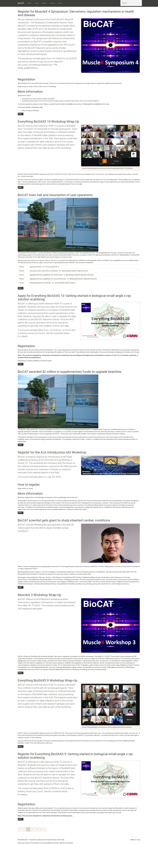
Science (44, 3)
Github (56, 843)
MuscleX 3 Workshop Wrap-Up (39, 595)
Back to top (136, 840)
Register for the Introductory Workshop (52, 452)
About (29, 3)
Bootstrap (60, 840)
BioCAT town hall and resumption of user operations (55, 195)
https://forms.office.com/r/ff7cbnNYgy (42, 86)
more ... (20, 114)
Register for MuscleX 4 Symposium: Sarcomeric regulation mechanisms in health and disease (76, 13)
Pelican (54, 840)
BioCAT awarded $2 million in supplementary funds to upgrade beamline (69, 372)
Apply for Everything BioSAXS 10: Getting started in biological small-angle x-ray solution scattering (74, 297)
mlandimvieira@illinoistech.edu (70, 104)
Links (60, 3)
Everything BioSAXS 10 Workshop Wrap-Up (48, 121)
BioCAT (21, 3)
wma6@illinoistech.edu (101, 104)
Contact (52, 3)
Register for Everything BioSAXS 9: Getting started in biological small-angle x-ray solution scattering (75, 755)
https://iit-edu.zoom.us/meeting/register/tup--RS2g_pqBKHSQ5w (40, 64)
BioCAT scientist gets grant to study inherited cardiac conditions (64, 520)
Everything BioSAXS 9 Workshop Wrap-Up (47, 680)
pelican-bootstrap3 (44, 840)
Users (36, 3)
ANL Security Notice (66, 843)
